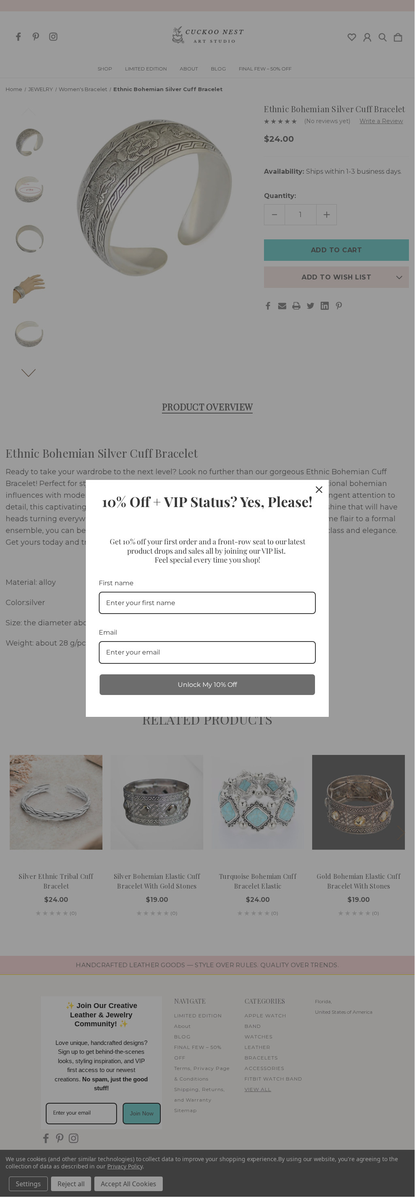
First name (116, 583)
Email (108, 632)
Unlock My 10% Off (207, 685)
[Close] (319, 489)
